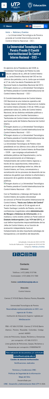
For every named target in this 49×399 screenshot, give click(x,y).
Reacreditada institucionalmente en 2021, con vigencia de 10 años (24, 311)
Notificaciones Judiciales (24, 363)
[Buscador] (46, 26)
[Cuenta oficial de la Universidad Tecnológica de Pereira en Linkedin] (30, 254)
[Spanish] (27, 26)
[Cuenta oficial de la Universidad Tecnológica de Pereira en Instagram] (26, 254)
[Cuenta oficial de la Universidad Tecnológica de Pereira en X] (18, 254)
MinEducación (24, 319)
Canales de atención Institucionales (24, 359)
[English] (30, 26)
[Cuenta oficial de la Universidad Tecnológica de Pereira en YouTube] (22, 254)
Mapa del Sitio (24, 377)
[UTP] (16, 5)
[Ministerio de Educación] (37, 5)
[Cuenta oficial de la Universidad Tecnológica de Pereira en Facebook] (14, 254)
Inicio (8, 32)
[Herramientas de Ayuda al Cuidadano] (34, 254)
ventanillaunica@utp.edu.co (24, 356)
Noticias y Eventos (20, 32)
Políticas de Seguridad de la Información (24, 373)
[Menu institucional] (4, 5)
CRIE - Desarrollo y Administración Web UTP (21, 384)
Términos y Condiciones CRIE (24, 370)
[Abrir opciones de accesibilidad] (3, 74)
